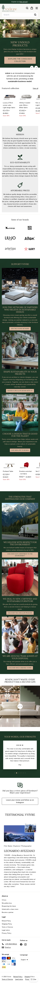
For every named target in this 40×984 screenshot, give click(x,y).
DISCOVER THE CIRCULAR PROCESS (20, 613)
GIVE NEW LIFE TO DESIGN (20, 450)
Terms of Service (7, 927)
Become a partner (7, 912)
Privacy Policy (6, 933)
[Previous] (32, 67)
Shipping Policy (7, 924)
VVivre (4, 900)
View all (35, 88)
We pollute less (7, 903)
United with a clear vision (10, 909)
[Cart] (31, 8)
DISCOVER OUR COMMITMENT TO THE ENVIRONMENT (20, 555)
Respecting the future (9, 906)
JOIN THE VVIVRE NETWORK (20, 328)
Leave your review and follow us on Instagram (20, 801)
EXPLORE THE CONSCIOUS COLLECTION (20, 60)
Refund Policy (6, 921)
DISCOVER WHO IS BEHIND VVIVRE (20, 668)
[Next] (36, 67)
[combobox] (20, 14)
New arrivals (23, 2)
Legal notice (6, 930)
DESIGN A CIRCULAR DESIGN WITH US (19, 390)
